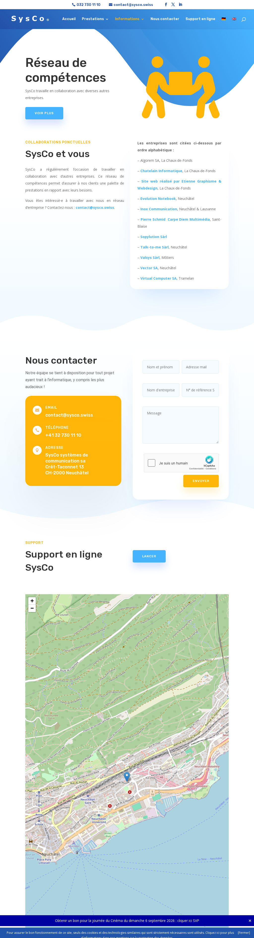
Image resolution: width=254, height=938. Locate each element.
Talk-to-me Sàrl (154, 247)
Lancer (149, 556)
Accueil (69, 19)
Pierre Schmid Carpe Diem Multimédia (175, 219)
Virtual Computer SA (158, 278)
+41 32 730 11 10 (63, 435)
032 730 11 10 (88, 5)
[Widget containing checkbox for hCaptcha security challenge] (181, 463)
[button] (127, 777)
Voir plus (44, 113)
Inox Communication (158, 209)
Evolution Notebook (158, 198)
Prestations (93, 19)
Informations (127, 19)
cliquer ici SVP (188, 920)
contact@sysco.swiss (95, 207)
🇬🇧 (234, 19)
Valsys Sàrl (149, 257)
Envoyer (201, 481)
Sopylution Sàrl (153, 236)
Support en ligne (200, 19)
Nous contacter (165, 19)
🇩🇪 (224, 19)
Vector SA (149, 268)
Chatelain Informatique (161, 170)
